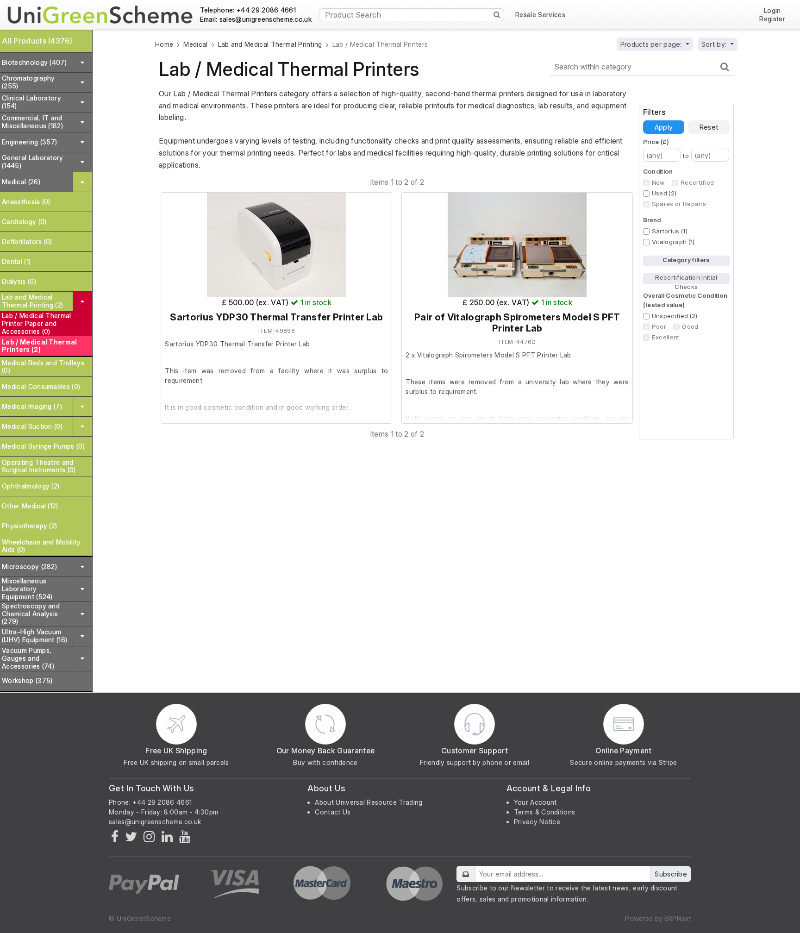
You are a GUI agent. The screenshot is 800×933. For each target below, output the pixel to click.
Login (772, 10)
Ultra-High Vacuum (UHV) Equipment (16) (34, 636)
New (658, 182)
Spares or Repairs (679, 203)
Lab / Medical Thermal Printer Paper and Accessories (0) (36, 323)
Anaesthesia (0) (26, 202)
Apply (664, 127)
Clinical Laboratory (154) (31, 102)
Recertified (697, 182)
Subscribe (671, 874)
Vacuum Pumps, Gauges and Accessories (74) (28, 658)
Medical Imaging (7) (32, 406)
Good (690, 326)
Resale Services (540, 15)
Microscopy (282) (29, 566)
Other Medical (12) (30, 506)
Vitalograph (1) (673, 241)
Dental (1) (16, 261)
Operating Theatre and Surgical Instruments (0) (39, 466)
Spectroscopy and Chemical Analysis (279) (31, 614)
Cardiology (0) (24, 221)
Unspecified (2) (675, 315)
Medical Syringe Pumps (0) (43, 446)
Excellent (666, 337)
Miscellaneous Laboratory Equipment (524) (27, 589)
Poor (659, 326)
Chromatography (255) (28, 82)
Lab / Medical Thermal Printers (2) (39, 346)
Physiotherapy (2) (29, 526)
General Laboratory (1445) (32, 161)
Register (772, 19)
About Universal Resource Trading (368, 802)
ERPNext (677, 918)
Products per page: (652, 44)
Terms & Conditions (544, 812)
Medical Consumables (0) (41, 386)
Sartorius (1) (670, 231)
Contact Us (332, 812)
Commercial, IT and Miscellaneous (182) (32, 122)
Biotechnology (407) (34, 62)
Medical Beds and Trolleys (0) (43, 367)
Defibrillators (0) (27, 241)
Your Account (535, 802)
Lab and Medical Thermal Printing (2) (32, 301)
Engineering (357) (29, 142)
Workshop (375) (27, 680)
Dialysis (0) (19, 281)
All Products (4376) (37, 40)
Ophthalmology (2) (30, 486)
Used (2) (664, 193)
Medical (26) (21, 182)
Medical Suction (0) (32, 426)
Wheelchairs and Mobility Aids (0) (41, 546)
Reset (709, 127)
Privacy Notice (537, 822)
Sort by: (715, 44)
